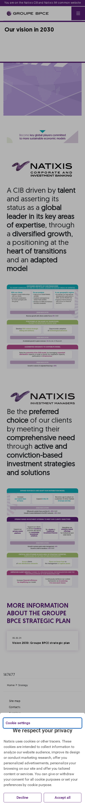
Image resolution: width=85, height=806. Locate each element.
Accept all (62, 797)
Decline (22, 797)
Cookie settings (18, 723)
